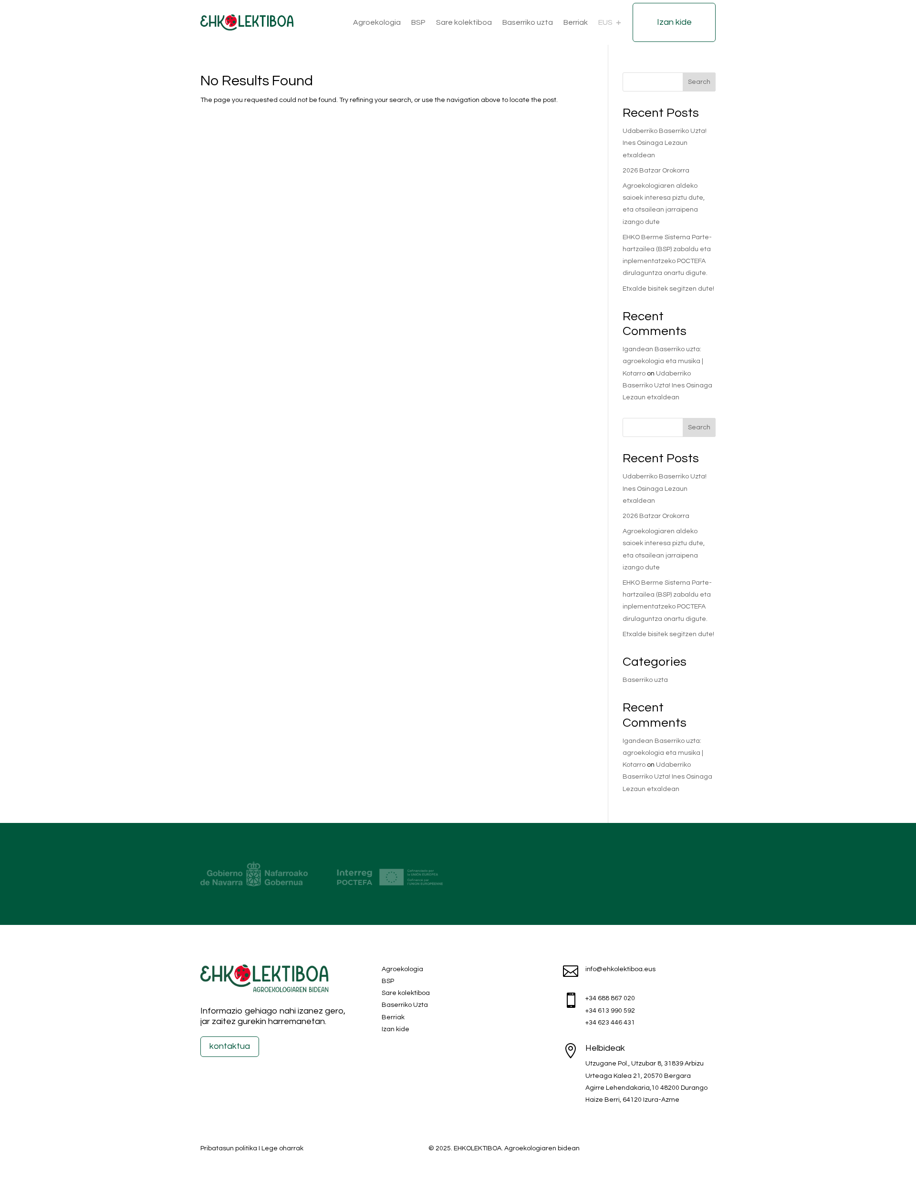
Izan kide (674, 22)
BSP (418, 22)
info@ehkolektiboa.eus (620, 969)
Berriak (575, 22)
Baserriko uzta (527, 22)
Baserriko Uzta (405, 1005)
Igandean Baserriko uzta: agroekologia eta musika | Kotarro (663, 361)
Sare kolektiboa (464, 22)
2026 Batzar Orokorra (656, 170)
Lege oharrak (282, 1148)
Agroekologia (377, 22)
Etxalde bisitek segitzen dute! (668, 288)
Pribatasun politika (228, 1148)
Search (699, 82)
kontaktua (229, 1046)
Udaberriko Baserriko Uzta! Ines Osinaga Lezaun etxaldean (665, 143)
